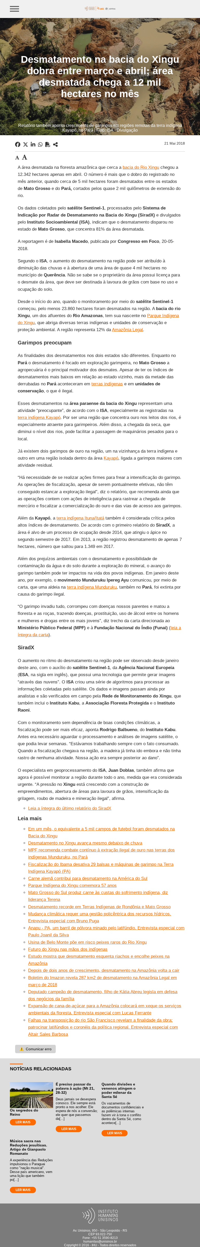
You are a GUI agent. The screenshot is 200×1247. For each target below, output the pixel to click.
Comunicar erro (35, 1049)
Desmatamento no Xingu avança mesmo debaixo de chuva (85, 843)
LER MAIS (23, 1122)
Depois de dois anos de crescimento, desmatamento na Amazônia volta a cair (103, 970)
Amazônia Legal (127, 329)
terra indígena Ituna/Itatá (80, 518)
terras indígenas (107, 383)
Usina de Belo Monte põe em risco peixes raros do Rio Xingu (87, 942)
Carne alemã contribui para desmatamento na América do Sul (87, 878)
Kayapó (111, 458)
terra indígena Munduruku (92, 587)
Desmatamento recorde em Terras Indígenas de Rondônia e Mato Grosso (99, 906)
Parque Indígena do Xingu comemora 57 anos (72, 885)
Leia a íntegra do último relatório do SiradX (69, 808)
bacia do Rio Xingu (141, 167)
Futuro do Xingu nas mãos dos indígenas (68, 949)
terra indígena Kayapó (39, 417)
